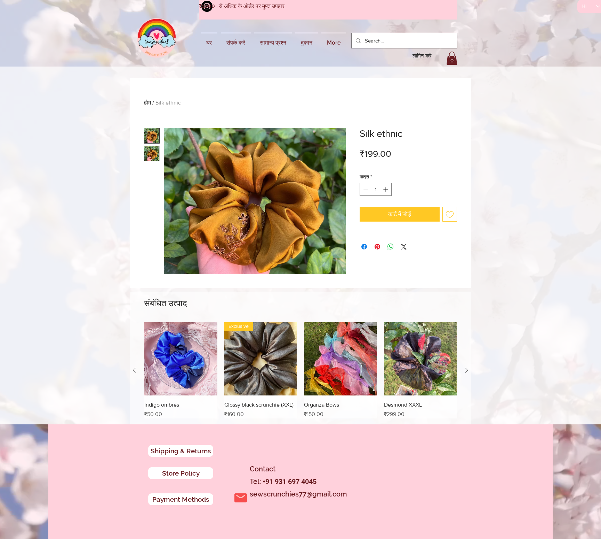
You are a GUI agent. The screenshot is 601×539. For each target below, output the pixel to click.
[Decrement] (365, 189)
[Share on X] (404, 246)
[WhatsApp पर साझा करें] (390, 246)
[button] (451, 58)
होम (147, 103)
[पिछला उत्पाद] (134, 370)
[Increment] (386, 189)
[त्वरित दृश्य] (180, 358)
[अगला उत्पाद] (467, 370)
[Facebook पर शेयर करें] (364, 246)
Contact (262, 469)
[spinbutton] (375, 189)
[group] (300, 370)
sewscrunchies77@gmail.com (298, 494)
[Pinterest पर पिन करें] (377, 246)
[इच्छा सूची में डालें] (449, 214)
